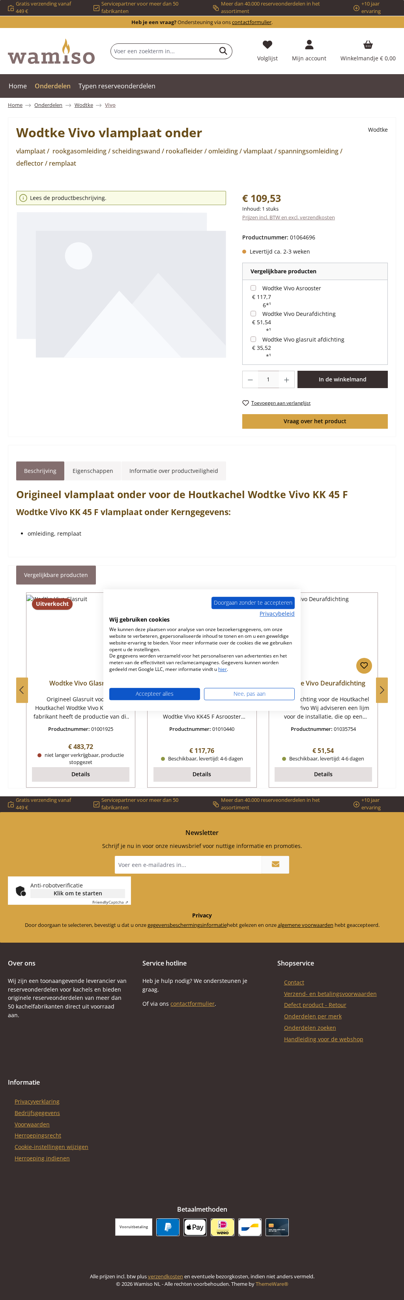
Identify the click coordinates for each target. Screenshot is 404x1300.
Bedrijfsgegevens (37, 1113)
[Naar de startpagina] (51, 51)
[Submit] (275, 865)
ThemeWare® (272, 1284)
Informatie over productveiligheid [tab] (173, 470)
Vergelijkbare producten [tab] (56, 575)
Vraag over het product (315, 421)
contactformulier (251, 22)
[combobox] (162, 51)
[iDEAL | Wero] (222, 1227)
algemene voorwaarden (305, 925)
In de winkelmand (343, 379)
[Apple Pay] (195, 1227)
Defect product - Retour (315, 1005)
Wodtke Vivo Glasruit (80, 683)
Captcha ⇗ (110, 902)
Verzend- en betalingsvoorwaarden (330, 993)
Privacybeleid (277, 613)
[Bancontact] (250, 1227)
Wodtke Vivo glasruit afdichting (303, 339)
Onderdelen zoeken (310, 1027)
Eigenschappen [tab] (93, 470)
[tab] (40, 470)
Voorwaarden (32, 1124)
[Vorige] (22, 690)
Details (80, 774)
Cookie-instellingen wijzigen (51, 1147)
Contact (294, 982)
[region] (121, 286)
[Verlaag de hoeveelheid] (250, 379)
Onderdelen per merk (313, 1016)
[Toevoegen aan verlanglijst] (364, 666)
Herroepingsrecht (38, 1135)
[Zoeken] (223, 51)
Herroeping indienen (42, 1158)
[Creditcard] (277, 1227)
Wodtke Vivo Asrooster (291, 288)
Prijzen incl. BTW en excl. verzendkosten (288, 217)
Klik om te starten (78, 893)
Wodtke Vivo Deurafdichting (299, 314)
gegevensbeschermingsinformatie (187, 925)
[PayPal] (168, 1227)
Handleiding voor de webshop (323, 1039)
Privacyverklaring (37, 1101)
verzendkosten (165, 1276)
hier (222, 669)
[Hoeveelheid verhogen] (287, 379)
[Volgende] (382, 690)
